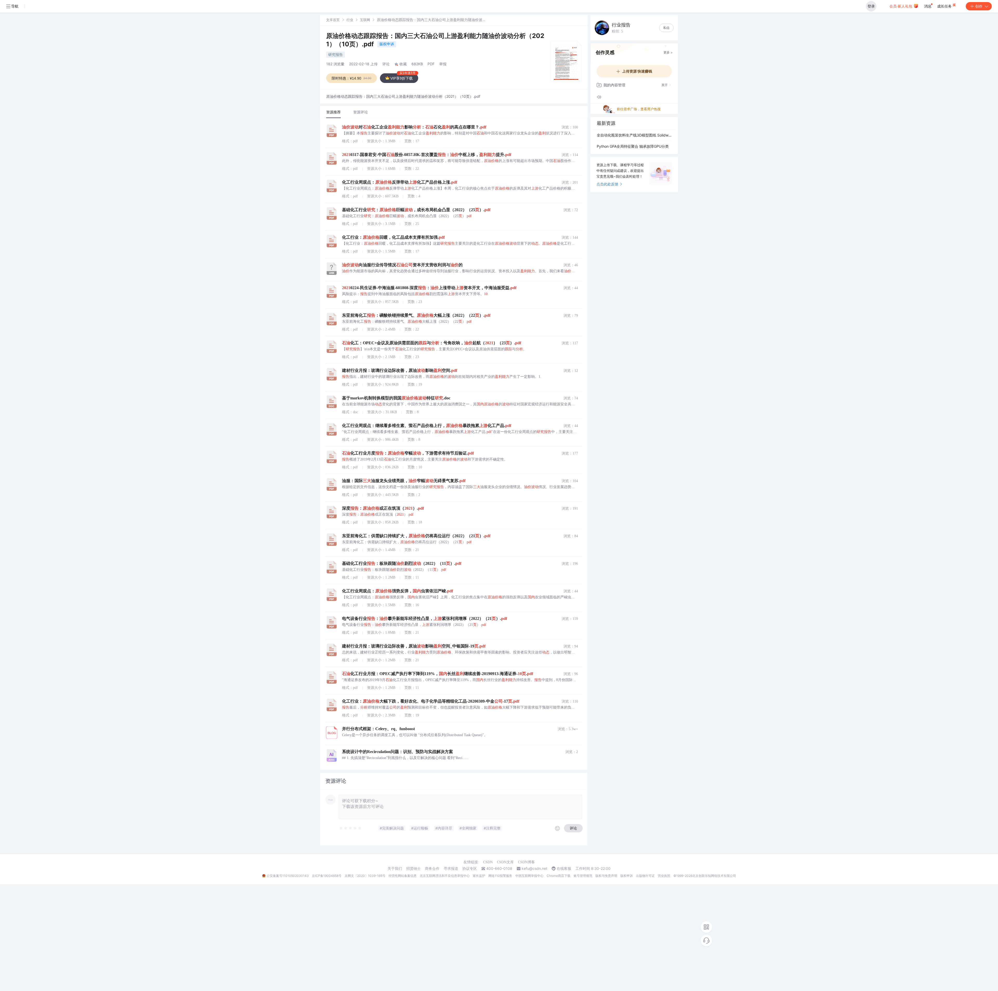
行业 (349, 20)
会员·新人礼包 (901, 6)
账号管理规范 (583, 876)
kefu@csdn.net (534, 868)
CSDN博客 (526, 862)
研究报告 (335, 54)
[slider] (351, 828)
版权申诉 (386, 44)
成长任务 (945, 6)
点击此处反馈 (607, 184)
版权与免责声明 (606, 876)
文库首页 (333, 20)
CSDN (488, 862)
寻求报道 (451, 868)
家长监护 (479, 876)
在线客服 (564, 868)
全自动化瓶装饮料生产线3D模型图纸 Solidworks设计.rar (634, 135)
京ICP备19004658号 (327, 876)
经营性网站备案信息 (403, 876)
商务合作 (432, 868)
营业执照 (664, 876)
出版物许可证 (645, 876)
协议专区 (469, 868)
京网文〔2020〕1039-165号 (365, 876)
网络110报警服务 (500, 876)
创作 (978, 6)
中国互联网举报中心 (529, 876)
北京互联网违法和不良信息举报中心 (445, 876)
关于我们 (395, 868)
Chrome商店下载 (558, 876)
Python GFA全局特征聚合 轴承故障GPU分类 (633, 146)
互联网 (365, 20)
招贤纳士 (413, 868)
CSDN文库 (505, 862)
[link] (333, 19)
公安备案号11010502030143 (288, 876)
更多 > (668, 52)
